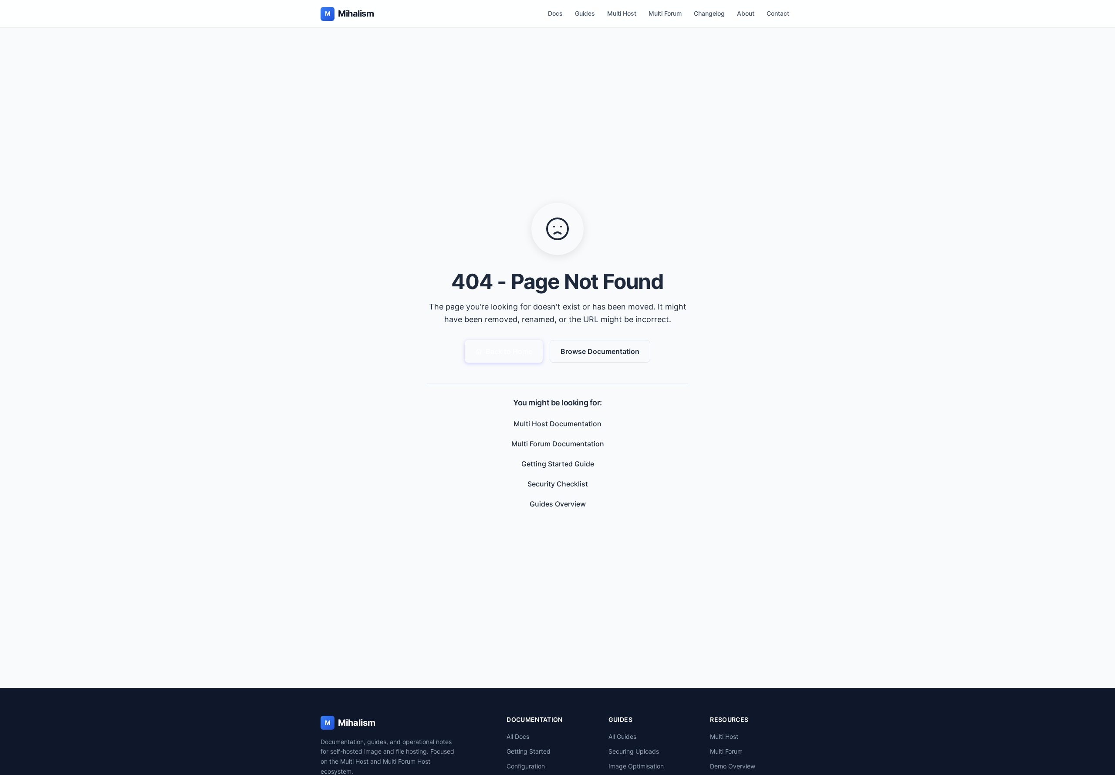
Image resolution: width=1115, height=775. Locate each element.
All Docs (518, 736)
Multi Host (621, 13)
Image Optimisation (636, 766)
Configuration (526, 766)
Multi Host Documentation (557, 423)
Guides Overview (558, 504)
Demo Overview (732, 766)
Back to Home (509, 351)
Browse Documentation (600, 351)
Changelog (709, 13)
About (745, 13)
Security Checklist (557, 483)
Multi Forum (665, 13)
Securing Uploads (633, 751)
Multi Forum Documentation (557, 443)
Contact (778, 13)
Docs (555, 13)
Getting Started (529, 751)
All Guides (622, 736)
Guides (585, 13)
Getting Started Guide (557, 463)
